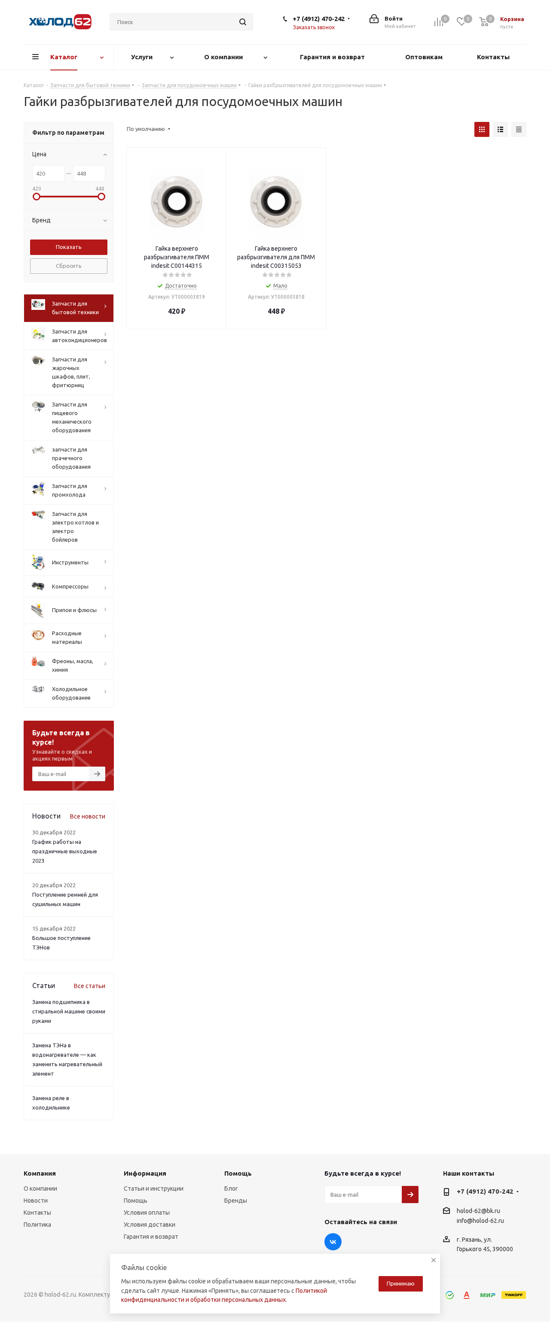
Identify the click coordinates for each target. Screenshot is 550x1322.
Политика (37, 1224)
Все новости (87, 816)
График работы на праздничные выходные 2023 (64, 851)
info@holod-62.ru (480, 1220)
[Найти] (242, 21)
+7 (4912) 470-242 (319, 18)
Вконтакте (333, 1241)
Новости (36, 1200)
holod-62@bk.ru (478, 1210)
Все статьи (89, 985)
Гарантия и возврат (151, 1236)
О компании (40, 1188)
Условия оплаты (147, 1212)
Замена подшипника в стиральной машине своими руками (68, 1011)
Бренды (235, 1200)
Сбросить (69, 266)
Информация (145, 1173)
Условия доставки (149, 1224)
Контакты (37, 1212)
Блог (231, 1188)
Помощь (135, 1200)
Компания (40, 1173)
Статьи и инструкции (153, 1188)
